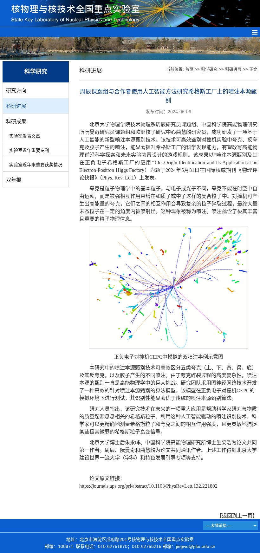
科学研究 (209, 69)
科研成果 (16, 121)
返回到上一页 (237, 515)
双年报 (13, 180)
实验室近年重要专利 (29, 150)
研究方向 (16, 90)
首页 (189, 69)
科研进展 (16, 106)
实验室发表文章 (24, 136)
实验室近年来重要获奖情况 (35, 164)
